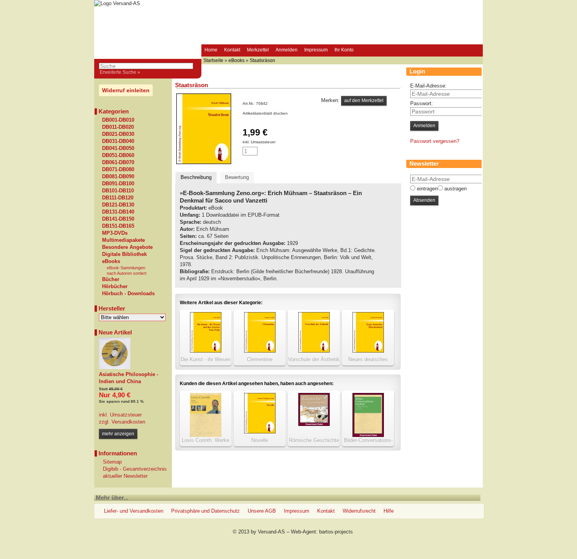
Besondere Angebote (127, 247)
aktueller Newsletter (125, 476)
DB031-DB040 (118, 141)
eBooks (111, 261)
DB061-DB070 (118, 162)
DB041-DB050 (118, 148)
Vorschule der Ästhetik (314, 359)
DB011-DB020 (118, 127)
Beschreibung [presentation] (196, 177)
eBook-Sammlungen (126, 267)
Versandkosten (127, 422)
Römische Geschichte (314, 440)
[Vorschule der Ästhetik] (314, 351)
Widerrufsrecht (359, 511)
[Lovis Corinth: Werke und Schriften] (205, 435)
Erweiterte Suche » (120, 72)
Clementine (259, 359)
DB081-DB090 (118, 176)
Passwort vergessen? (434, 141)
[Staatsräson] (203, 162)
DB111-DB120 (117, 198)
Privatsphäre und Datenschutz (205, 511)
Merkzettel (258, 50)
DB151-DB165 (118, 226)
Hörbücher (115, 286)
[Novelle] (260, 432)
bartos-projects (336, 532)
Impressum (316, 50)
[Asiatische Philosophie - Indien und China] (114, 367)
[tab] (196, 177)
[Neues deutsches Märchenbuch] (368, 351)
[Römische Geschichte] (314, 424)
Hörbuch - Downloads (128, 293)
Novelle (259, 440)
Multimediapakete (123, 240)
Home (211, 50)
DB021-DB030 (118, 134)
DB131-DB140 (118, 212)
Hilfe (388, 511)
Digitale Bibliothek (124, 254)
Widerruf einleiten (126, 90)
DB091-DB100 (118, 183)
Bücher (110, 279)
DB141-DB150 (118, 219)
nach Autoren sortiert (126, 273)
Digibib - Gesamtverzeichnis (135, 469)
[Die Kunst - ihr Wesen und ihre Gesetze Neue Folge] (205, 351)
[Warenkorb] (364, 50)
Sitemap (112, 462)
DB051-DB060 (118, 155)
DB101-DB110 (118, 191)
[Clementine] (260, 351)
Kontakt (232, 50)
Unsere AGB (262, 511)
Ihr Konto (344, 50)
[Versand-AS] (117, 3)
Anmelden (287, 50)
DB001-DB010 (118, 120)
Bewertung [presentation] (237, 177)
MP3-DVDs (115, 233)
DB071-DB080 (118, 169)
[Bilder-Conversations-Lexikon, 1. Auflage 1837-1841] (368, 435)
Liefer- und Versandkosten (133, 511)
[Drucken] (292, 113)
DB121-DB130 (118, 205)
